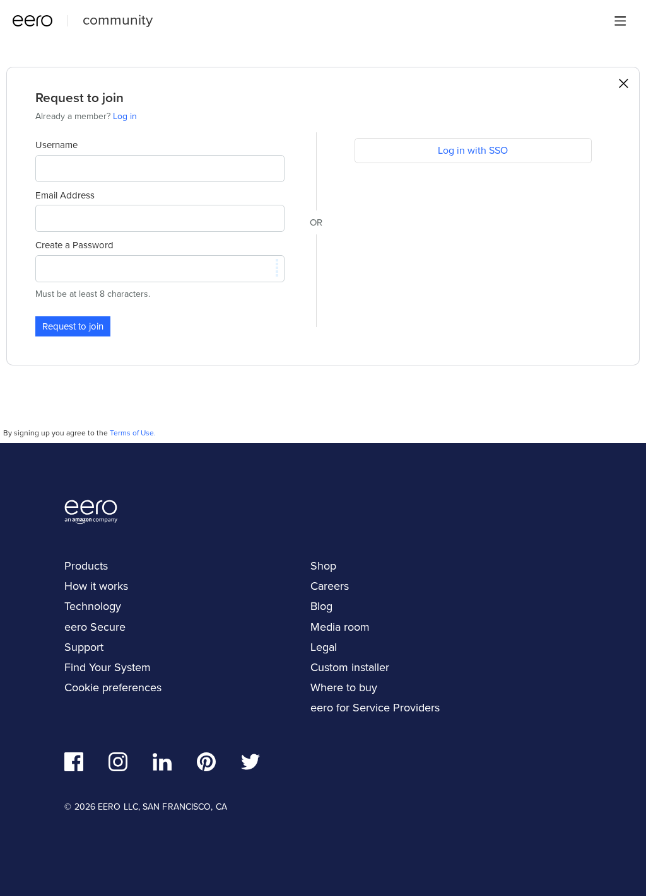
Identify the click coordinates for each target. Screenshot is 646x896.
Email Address (65, 195)
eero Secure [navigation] (95, 627)
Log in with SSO (473, 150)
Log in (125, 116)
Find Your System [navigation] (107, 667)
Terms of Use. (133, 433)
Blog (321, 606)
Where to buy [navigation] (343, 687)
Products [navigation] (86, 566)
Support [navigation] (83, 647)
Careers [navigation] (329, 586)
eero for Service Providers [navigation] (375, 707)
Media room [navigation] (340, 627)
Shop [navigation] (323, 566)
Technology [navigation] (92, 606)
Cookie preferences (113, 687)
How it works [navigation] (96, 586)
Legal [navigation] (323, 647)
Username (56, 145)
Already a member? (86, 116)
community (118, 19)
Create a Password (74, 245)
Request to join (72, 326)
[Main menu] (620, 20)
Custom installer (349, 667)
